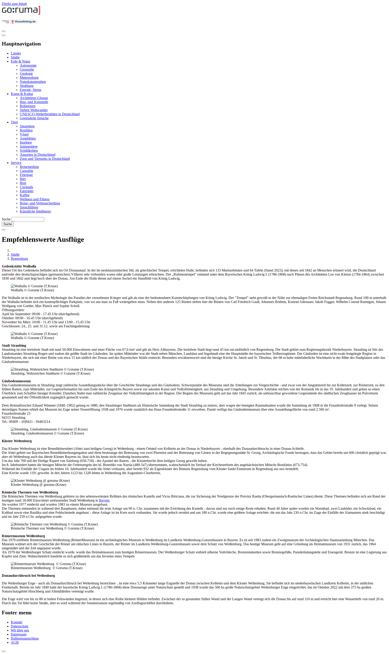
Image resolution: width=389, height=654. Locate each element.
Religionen (27, 106)
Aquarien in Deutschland (37, 154)
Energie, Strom (30, 90)
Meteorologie (29, 77)
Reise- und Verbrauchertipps (40, 203)
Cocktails (26, 187)
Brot (23, 183)
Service (16, 163)
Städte (15, 57)
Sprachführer (29, 207)
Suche (6, 219)
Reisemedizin (29, 167)
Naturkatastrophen (33, 82)
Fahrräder (27, 191)
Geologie (26, 73)
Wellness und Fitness (35, 199)
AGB (15, 642)
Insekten (26, 142)
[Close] (3, 35)
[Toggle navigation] (3, 31)
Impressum (18, 634)
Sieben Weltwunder (34, 110)
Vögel (24, 134)
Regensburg (19, 258)
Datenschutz (19, 626)
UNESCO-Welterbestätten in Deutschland (50, 114)
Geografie (27, 69)
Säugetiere (27, 126)
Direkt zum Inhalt (14, 4)
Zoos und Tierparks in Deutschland (45, 159)
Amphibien (28, 138)
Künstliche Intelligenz (35, 211)
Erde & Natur (20, 61)
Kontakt (16, 622)
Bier (23, 179)
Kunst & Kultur (22, 94)
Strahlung (27, 86)
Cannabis (26, 171)
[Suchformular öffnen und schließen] (3, 229)
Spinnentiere (29, 146)
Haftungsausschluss (25, 638)
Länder (16, 53)
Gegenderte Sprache (34, 118)
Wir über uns (20, 630)
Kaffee (24, 195)
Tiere (14, 122)
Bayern (104, 500)
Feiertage (26, 175)
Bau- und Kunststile (34, 102)
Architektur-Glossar (34, 98)
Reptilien (26, 130)
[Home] (21, 14)
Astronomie (28, 65)
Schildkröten (29, 150)
